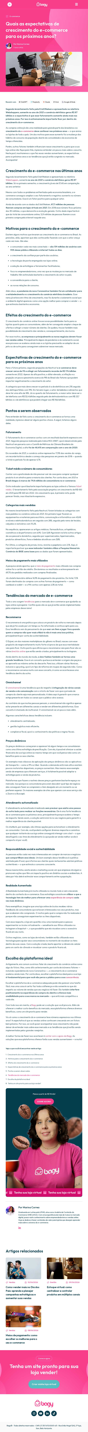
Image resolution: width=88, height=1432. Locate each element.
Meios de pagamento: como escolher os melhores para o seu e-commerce (21, 1339)
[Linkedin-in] (47, 1413)
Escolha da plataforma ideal (19, 1079)
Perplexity (36, 102)
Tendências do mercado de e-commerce (24, 1075)
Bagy (33, 1005)
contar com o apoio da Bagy (58, 1036)
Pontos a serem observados (19, 1071)
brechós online (18, 651)
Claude (47, 102)
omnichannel (13, 687)
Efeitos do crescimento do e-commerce (23, 1063)
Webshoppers (12, 180)
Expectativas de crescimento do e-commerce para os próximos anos (35, 1067)
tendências (29, 601)
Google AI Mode (69, 102)
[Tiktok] (54, 1413)
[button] (9, 4)
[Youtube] (40, 1413)
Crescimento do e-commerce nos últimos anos (26, 1054)
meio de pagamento (45, 566)
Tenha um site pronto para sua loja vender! (24, 1083)
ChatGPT (24, 102)
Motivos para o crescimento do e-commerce (25, 1058)
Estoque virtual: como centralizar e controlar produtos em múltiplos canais (63, 1291)
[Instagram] (34, 1413)
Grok (57, 102)
